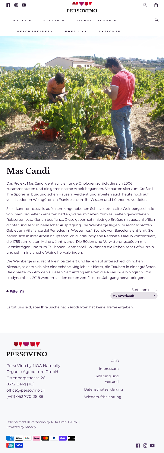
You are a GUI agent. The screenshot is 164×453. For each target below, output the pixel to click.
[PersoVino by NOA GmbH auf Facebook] (138, 445)
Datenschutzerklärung (103, 389)
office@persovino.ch (25, 390)
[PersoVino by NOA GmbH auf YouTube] (152, 445)
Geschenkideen (35, 31)
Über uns (76, 31)
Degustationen (95, 20)
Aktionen (110, 31)
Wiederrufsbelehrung (102, 397)
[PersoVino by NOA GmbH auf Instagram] (145, 445)
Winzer (52, 20)
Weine (21, 20)
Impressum (109, 369)
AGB (115, 361)
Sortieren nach (145, 290)
